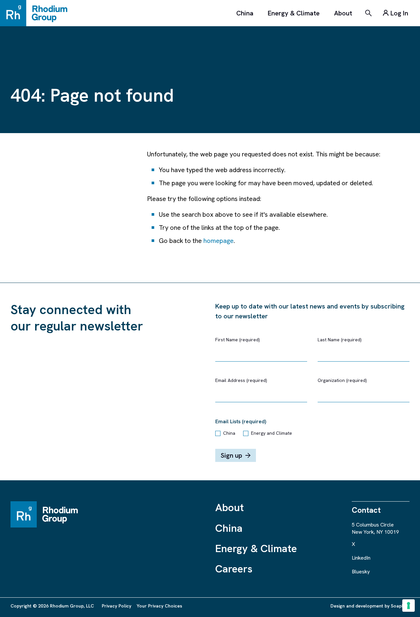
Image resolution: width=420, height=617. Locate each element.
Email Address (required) (241, 380)
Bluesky (361, 571)
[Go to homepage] (37, 13)
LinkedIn (361, 557)
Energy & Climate (294, 13)
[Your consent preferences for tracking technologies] (408, 605)
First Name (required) (237, 340)
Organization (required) (342, 380)
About (343, 13)
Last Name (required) (340, 340)
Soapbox (400, 606)
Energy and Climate (271, 433)
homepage (218, 240)
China (244, 13)
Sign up (231, 455)
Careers (233, 569)
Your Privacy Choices (159, 606)
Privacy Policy (116, 606)
